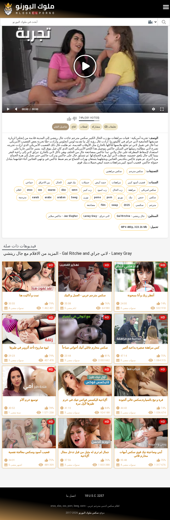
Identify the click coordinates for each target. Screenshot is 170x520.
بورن (85, 197)
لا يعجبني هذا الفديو (74, 119)
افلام (18, 189)
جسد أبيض (100, 182)
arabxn (61, 197)
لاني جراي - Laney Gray (96, 216)
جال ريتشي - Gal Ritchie (130, 216)
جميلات (85, 182)
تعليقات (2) (110, 126)
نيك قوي (71, 182)
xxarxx (52, 189)
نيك (130, 197)
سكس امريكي (148, 189)
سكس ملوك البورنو (89, 512)
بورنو (120, 197)
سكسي (139, 205)
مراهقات (116, 182)
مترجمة (22, 197)
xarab (35, 197)
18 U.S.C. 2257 (94, 495)
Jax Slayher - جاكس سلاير (63, 216)
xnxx (29, 189)
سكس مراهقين (114, 171)
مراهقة (131, 189)
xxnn (74, 189)
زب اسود (102, 189)
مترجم (152, 205)
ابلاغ (74, 126)
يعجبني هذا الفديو (69, 119)
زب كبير (87, 189)
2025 (127, 205)
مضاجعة (91, 205)
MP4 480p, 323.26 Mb (134, 227)
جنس (140, 197)
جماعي (29, 182)
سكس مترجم (136, 171)
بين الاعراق (44, 182)
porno (97, 197)
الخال (59, 182)
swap (115, 205)
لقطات (83, 126)
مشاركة (96, 126)
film (103, 205)
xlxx (63, 189)
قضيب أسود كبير (136, 182)
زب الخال (118, 189)
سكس (152, 197)
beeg (74, 197)
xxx (40, 189)
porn (109, 197)
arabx (48, 197)
